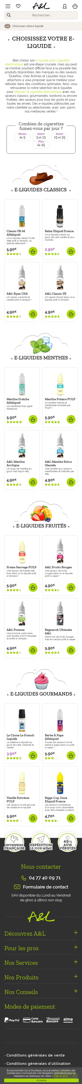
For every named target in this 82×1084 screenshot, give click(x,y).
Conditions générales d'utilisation (39, 1064)
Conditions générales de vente (36, 1055)
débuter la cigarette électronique (38, 92)
